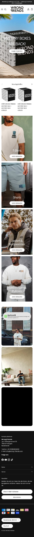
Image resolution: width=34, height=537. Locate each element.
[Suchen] (6, 8)
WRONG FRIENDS (10, 529)
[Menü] (2, 8)
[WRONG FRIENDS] (17, 8)
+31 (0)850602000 (13, 448)
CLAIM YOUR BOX (17, 50)
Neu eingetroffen (17, 83)
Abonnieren (17, 496)
